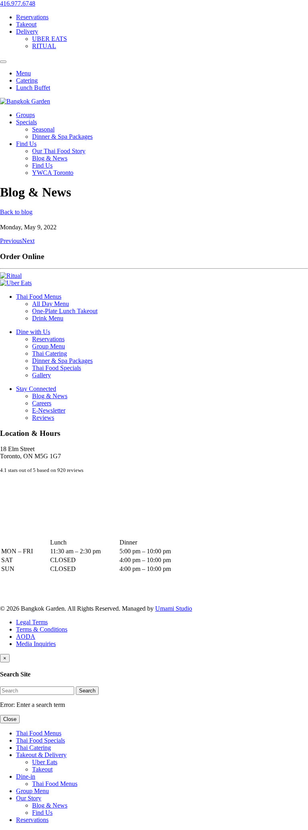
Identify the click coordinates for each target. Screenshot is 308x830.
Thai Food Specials (56, 367)
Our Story (28, 798)
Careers (41, 403)
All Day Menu (50, 303)
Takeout (26, 24)
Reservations (32, 17)
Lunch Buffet (33, 87)
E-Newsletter (48, 410)
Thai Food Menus (38, 296)
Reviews (43, 417)
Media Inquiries (36, 643)
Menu (23, 73)
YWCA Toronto (52, 172)
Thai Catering (49, 353)
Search (87, 691)
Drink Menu (47, 318)
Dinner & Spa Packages (62, 136)
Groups (25, 114)
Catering (27, 80)
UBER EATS (49, 38)
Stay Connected (36, 388)
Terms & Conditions (41, 629)
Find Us (26, 143)
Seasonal (43, 129)
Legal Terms (32, 622)
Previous (11, 240)
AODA (25, 636)
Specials (26, 122)
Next (28, 240)
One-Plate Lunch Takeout (64, 311)
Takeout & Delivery (41, 754)
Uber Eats (44, 762)
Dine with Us (33, 331)
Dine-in (25, 776)
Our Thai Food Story (58, 151)
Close (9, 719)
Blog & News (49, 158)
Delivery (27, 31)
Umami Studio (173, 608)
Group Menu (48, 346)
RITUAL (44, 46)
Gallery (41, 375)
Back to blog (16, 212)
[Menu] (3, 62)
